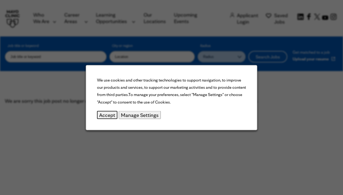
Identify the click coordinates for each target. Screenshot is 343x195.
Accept (107, 115)
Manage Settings (140, 115)
